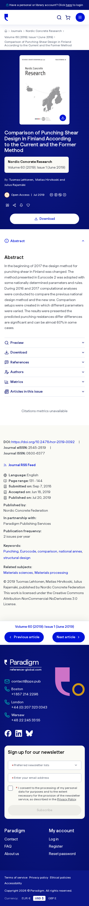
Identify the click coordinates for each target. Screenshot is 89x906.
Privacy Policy (66, 799)
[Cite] (7, 205)
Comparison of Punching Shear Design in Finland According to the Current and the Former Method (38, 43)
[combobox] (44, 765)
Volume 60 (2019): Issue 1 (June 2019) (28, 37)
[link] (25, 665)
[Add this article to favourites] (28, 205)
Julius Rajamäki (14, 185)
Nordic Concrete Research (44, 31)
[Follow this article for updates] (21, 205)
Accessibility (13, 883)
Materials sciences (18, 573)
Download (47, 219)
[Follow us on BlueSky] (29, 733)
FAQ (8, 846)
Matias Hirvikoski (47, 179)
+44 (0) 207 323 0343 (29, 707)
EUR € (26, 898)
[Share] (14, 205)
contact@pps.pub (26, 681)
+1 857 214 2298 (24, 694)
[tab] (44, 240)
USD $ (39, 898)
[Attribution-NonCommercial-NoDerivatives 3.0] (58, 195)
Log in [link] (54, 839)
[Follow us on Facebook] (8, 733)
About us (11, 854)
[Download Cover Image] (63, 118)
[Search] (59, 17)
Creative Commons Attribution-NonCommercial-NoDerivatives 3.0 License (43, 598)
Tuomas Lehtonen (21, 179)
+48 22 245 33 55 (25, 720)
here (69, 5)
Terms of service (15, 877)
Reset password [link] (62, 854)
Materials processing (51, 573)
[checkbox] (10, 788)
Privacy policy (38, 877)
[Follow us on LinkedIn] (18, 733)
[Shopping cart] (67, 17)
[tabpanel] (44, 292)
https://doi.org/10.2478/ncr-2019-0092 (43, 442)
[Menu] (80, 17)
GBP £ (52, 898)
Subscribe (44, 810)
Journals (16, 31)
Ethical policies (60, 877)
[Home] (6, 17)
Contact (11, 839)
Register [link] (56, 846)
